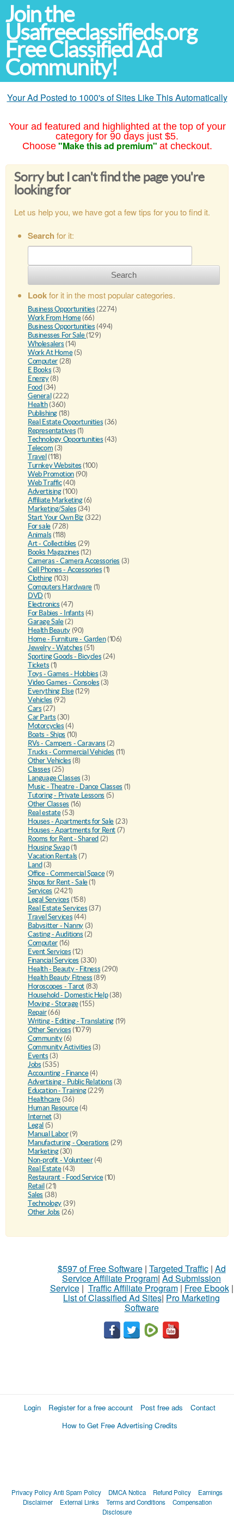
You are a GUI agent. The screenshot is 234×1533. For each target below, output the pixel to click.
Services (40, 891)
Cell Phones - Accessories (65, 569)
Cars (34, 708)
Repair (37, 1012)
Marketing (43, 1151)
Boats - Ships (46, 734)
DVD (35, 595)
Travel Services (50, 917)
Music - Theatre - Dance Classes (75, 787)
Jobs (34, 1064)
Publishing (42, 413)
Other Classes (48, 804)
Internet (40, 1116)
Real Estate (44, 1169)
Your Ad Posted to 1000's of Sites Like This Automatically (117, 97)
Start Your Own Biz (55, 517)
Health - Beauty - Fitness (64, 969)
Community (45, 1038)
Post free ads (161, 1407)
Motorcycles (46, 726)
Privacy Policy (31, 1492)
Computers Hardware (60, 587)
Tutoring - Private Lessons (66, 795)
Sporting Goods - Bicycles (64, 656)
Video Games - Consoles (63, 682)
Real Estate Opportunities (65, 422)
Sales (35, 1195)
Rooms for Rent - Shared (63, 839)
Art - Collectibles (52, 543)
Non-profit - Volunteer (60, 1160)
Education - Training (57, 1090)
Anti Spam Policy (77, 1492)
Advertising (44, 491)
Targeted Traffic (178, 1268)
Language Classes (54, 778)
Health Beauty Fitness (60, 978)
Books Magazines (53, 552)
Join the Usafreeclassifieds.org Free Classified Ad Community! (101, 40)
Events (38, 1056)
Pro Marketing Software (172, 1303)
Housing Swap (48, 847)
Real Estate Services (57, 908)
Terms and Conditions (135, 1502)
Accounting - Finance (58, 1073)
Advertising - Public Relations (70, 1082)
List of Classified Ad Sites (112, 1298)
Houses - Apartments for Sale (71, 821)
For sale (39, 526)
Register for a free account (90, 1407)
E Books (39, 370)
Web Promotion (51, 474)
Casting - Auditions (55, 934)
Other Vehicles (49, 760)
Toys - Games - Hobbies (63, 674)
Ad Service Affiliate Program (144, 1273)
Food (35, 387)
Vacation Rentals (52, 856)
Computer (43, 361)
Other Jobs (44, 1212)
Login (32, 1407)
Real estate (44, 813)
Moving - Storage (53, 1004)
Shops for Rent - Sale (58, 882)
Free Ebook (206, 1288)
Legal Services (49, 899)
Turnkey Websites (55, 465)
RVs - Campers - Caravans (67, 743)
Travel (37, 457)
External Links (79, 1502)
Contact (202, 1407)
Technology (44, 1203)
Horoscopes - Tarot (56, 986)
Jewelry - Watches (55, 648)
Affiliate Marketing (55, 500)
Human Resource (53, 1108)
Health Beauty (49, 630)
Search (124, 274)
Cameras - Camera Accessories (74, 561)
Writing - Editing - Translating (71, 1021)
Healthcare (44, 1099)
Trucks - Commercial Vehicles (71, 752)
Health (38, 404)
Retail (36, 1186)
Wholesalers (46, 344)
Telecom (40, 448)
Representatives (52, 431)
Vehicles (40, 700)
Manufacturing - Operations (68, 1142)
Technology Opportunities (65, 439)
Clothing (40, 578)
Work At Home (50, 352)
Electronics (44, 604)
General (39, 396)
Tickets (38, 665)
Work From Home (54, 318)
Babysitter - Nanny (55, 925)
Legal (36, 1125)
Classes (39, 769)
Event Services (49, 951)
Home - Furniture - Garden (67, 639)
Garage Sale (46, 622)
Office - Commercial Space (66, 873)
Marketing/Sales (52, 509)
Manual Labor (48, 1134)
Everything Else (50, 691)
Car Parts (42, 717)
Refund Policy (172, 1492)
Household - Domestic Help (68, 995)
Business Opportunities (61, 309)
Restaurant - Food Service (65, 1177)
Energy (38, 378)
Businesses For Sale (57, 335)
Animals (39, 535)
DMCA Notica (127, 1492)
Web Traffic (45, 483)
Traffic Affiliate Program (133, 1288)
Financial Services (53, 960)
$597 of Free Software (100, 1268)
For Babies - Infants (56, 613)
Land (35, 865)
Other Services (49, 1030)
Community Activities (59, 1047)
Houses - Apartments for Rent (71, 830)
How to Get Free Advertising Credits (119, 1425)
